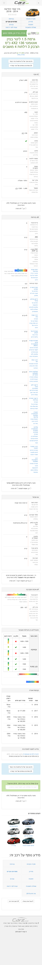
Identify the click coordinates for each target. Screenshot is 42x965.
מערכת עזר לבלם (34, 332)
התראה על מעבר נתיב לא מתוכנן (34, 293)
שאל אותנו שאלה (27, 901)
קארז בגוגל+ (21, 923)
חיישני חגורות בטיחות (33, 399)
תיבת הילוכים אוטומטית (31, 754)
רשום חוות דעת (13, 901)
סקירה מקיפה (30, 19)
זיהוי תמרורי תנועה (34, 447)
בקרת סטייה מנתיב (34, 288)
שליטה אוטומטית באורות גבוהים (34, 429)
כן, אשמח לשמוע (24, 488)
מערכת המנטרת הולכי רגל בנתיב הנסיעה (33, 366)
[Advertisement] (21, 947)
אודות (15, 923)
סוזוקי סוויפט (28, 836)
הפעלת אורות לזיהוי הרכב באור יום (34, 421)
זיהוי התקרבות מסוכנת (35, 459)
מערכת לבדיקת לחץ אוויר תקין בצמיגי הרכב (34, 392)
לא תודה (19, 208)
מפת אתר (21, 929)
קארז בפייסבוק (33, 923)
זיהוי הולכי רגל (34, 361)
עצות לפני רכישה (11, 27)
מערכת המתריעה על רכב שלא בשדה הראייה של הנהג (33, 323)
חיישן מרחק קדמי (34, 300)
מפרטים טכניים (11, 21)
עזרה (4, 923)
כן (24, 208)
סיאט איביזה (14, 826)
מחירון (31, 21)
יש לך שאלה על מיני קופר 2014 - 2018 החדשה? (22, 783)
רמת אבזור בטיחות (34, 270)
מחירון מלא (21, 54)
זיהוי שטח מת (35, 316)
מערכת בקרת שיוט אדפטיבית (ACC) (33, 342)
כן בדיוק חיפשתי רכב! (24, 581)
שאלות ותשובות (30, 27)
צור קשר (9, 923)
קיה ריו (14, 845)
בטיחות (11, 19)
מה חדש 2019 (31, 893)
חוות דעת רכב (21, 2)
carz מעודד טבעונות (18, 926)
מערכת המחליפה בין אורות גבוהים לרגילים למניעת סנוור (34, 438)
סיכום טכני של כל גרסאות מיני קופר (21, 61)
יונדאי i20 (14, 836)
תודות (35, 926)
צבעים (11, 24)
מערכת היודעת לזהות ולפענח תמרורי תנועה (34, 452)
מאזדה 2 (28, 826)
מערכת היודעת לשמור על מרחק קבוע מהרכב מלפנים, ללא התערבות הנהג (33, 352)
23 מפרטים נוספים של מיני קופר (21, 65)
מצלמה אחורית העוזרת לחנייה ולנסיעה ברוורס (34, 379)
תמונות (30, 24)
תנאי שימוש (29, 926)
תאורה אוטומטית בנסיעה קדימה (34, 414)
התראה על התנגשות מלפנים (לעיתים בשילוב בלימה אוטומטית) (33, 307)
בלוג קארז (8, 926)
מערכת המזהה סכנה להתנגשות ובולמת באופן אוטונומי (34, 467)
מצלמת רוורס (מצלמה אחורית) (33, 373)
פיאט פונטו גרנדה (28, 845)
